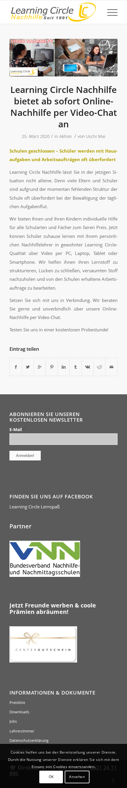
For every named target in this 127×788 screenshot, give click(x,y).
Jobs (13, 721)
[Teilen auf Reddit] (99, 367)
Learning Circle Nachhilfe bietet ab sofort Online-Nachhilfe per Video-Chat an (63, 107)
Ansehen (77, 776)
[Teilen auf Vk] (87, 367)
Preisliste (17, 702)
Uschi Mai (95, 136)
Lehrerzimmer (21, 731)
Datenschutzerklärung (28, 740)
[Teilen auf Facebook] (16, 367)
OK (51, 776)
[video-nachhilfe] (63, 57)
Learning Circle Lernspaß (34, 507)
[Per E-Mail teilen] (111, 367)
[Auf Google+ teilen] (39, 367)
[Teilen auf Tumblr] (75, 367)
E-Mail (17, 429)
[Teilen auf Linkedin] (63, 367)
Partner (20, 526)
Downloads (19, 711)
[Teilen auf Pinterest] (51, 367)
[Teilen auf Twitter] (28, 367)
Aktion (65, 136)
